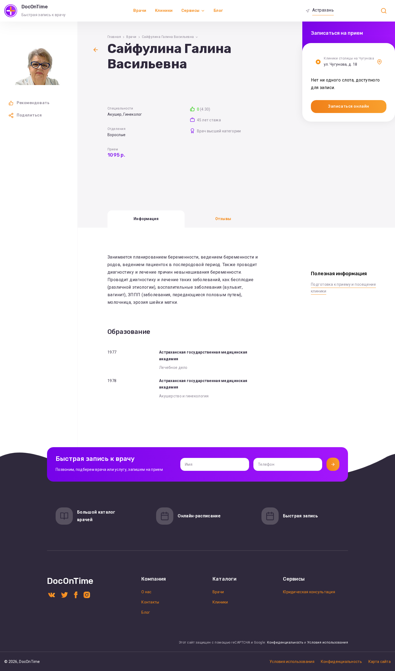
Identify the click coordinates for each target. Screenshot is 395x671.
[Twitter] (64, 594)
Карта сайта (379, 661)
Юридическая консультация (309, 592)
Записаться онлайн (348, 106)
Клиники (164, 10)
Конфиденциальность (285, 642)
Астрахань (323, 10)
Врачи (139, 10)
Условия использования (327, 642)
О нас (146, 592)
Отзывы (223, 219)
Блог (218, 10)
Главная (114, 37)
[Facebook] (76, 594)
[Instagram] (86, 594)
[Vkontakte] (51, 594)
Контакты (150, 602)
